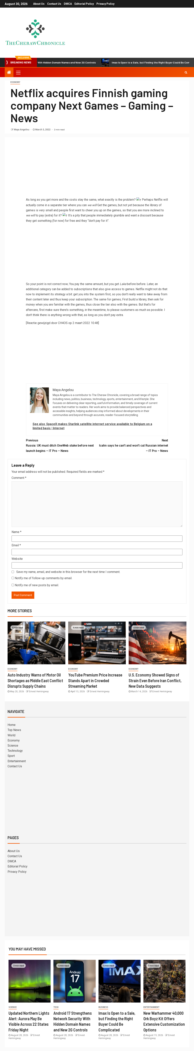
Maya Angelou (22, 129)
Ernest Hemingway (39, 691)
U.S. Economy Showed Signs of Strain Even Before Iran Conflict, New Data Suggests (155, 680)
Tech (56, 1007)
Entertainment (17, 761)
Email (16, 545)
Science (13, 745)
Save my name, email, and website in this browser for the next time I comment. (68, 572)
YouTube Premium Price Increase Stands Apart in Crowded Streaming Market (95, 680)
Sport (11, 756)
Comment (19, 478)
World (11, 735)
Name (16, 532)
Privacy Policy (105, 3)
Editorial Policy (84, 3)
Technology (15, 750)
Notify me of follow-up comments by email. (43, 578)
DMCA (68, 3)
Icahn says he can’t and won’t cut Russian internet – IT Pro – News (133, 445)
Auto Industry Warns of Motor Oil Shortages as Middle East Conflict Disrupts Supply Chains (35, 680)
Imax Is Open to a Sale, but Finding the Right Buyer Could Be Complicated (136, 62)
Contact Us (54, 3)
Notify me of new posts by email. (37, 585)
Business (103, 1007)
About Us (39, 3)
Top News (14, 730)
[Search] (186, 72)
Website (17, 559)
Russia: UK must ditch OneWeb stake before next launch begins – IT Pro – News (60, 445)
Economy (15, 82)
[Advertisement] (97, 168)
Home (12, 725)
